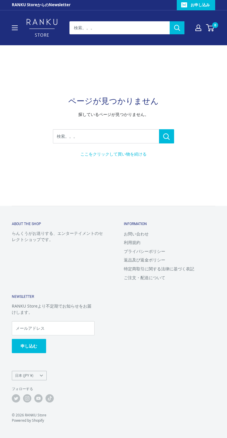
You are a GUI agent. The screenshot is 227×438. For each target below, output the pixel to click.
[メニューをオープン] (15, 27)
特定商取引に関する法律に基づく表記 (159, 268)
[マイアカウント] (198, 28)
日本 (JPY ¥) (24, 375)
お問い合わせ (136, 234)
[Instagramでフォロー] (27, 398)
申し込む (29, 346)
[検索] (177, 27)
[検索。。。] (166, 136)
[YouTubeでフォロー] (38, 398)
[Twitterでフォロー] (16, 398)
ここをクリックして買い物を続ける (113, 154)
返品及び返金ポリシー (144, 260)
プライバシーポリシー (144, 251)
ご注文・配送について (144, 277)
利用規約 (132, 242)
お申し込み (200, 4)
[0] (210, 27)
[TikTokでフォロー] (50, 398)
